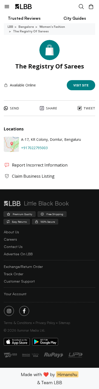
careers (10, 239)
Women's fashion (52, 27)
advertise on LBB (18, 254)
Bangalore (26, 27)
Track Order (13, 274)
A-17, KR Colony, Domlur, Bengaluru (51, 139)
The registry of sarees (31, 31)
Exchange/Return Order (23, 266)
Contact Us (13, 246)
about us (11, 232)
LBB (10, 27)
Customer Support (19, 281)
